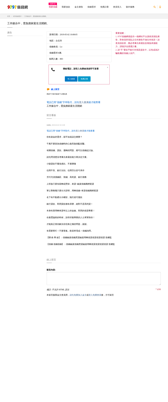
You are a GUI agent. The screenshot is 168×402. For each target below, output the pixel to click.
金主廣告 (79, 7)
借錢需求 (91, 7)
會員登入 (117, 7)
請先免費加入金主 (78, 295)
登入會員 (71, 79)
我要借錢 (53, 6)
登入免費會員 (95, 295)
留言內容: (51, 270)
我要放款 (66, 7)
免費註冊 (104, 7)
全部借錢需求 (17, 16)
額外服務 (130, 7)
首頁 (8, 16)
